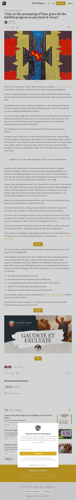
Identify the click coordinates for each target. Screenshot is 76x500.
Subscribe (38, 453)
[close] (55, 425)
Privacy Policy (52, 460)
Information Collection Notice (37, 460)
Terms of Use (47, 458)
